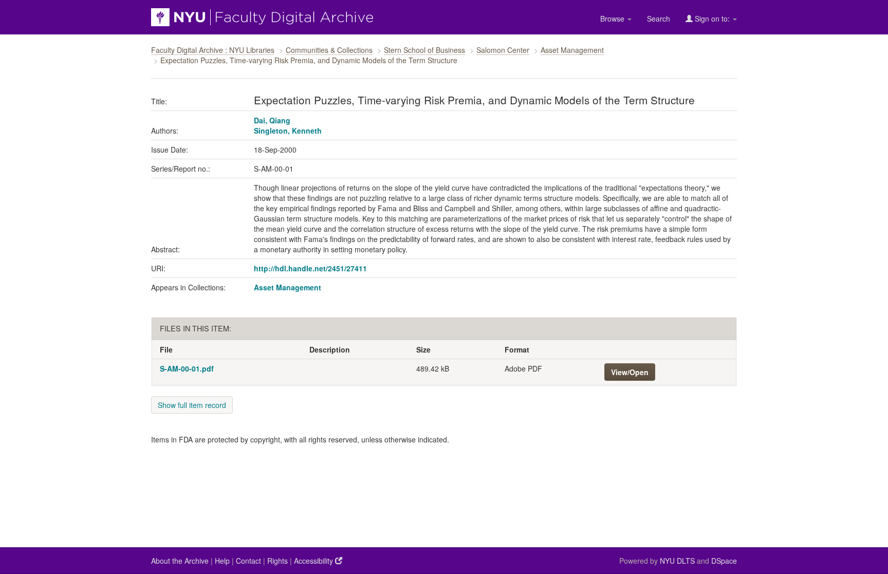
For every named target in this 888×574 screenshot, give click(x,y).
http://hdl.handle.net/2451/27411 (310, 268)
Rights (277, 561)
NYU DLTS (677, 561)
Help (222, 561)
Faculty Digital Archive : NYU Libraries (212, 50)
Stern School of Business (424, 50)
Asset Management (572, 50)
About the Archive (180, 561)
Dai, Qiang (272, 120)
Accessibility (314, 561)
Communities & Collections (329, 50)
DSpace (724, 561)
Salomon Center (502, 50)
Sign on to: (712, 18)
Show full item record (192, 405)
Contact (248, 561)
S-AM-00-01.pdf (187, 368)
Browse (613, 18)
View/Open (630, 372)
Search (658, 18)
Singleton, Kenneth (288, 130)
